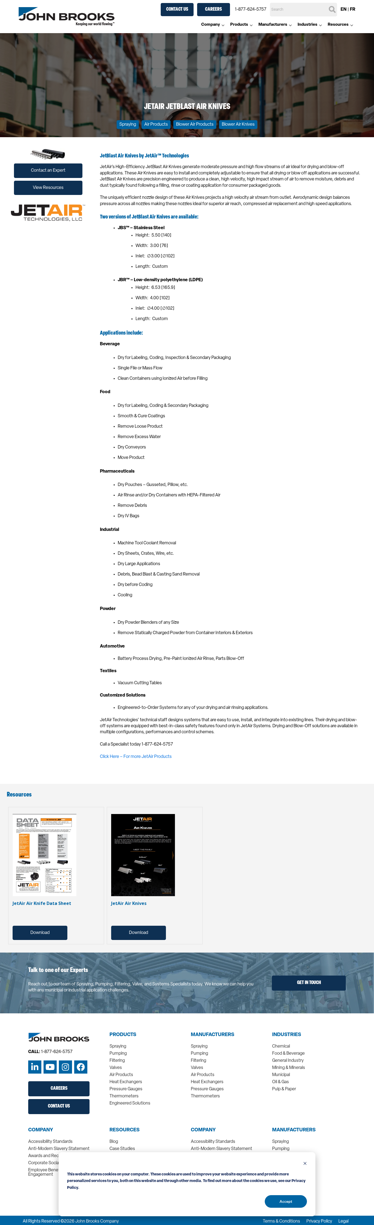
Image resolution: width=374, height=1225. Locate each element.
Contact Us (177, 9)
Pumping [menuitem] (118, 1053)
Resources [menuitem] (338, 25)
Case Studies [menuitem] (122, 1149)
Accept (286, 1201)
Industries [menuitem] (307, 25)
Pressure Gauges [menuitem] (126, 1089)
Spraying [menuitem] (118, 1046)
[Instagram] (65, 1067)
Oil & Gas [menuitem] (280, 1082)
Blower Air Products (195, 124)
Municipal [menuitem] (281, 1075)
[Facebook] (80, 1067)
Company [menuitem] (210, 25)
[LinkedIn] (34, 1067)
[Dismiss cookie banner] (305, 1164)
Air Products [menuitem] (121, 1075)
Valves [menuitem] (116, 1068)
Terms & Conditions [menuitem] (281, 1221)
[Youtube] (50, 1067)
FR (352, 9)
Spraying (127, 124)
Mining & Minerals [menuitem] (288, 1068)
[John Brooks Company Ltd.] (66, 16)
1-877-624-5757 (250, 9)
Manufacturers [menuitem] (272, 25)
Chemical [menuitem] (281, 1046)
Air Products (156, 124)
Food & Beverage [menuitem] (288, 1053)
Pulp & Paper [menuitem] (284, 1089)
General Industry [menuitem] (288, 1061)
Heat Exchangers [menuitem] (126, 1082)
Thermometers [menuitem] (124, 1096)
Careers (213, 9)
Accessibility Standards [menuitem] (50, 1142)
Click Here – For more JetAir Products (136, 757)
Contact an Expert (48, 170)
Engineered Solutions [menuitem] (130, 1103)
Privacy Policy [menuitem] (319, 1221)
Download (40, 933)
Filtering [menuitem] (117, 1061)
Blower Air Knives (238, 124)
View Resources (48, 188)
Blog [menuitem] (114, 1142)
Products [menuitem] (239, 25)
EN (344, 9)
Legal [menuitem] (343, 1221)
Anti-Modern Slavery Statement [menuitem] (59, 1149)
